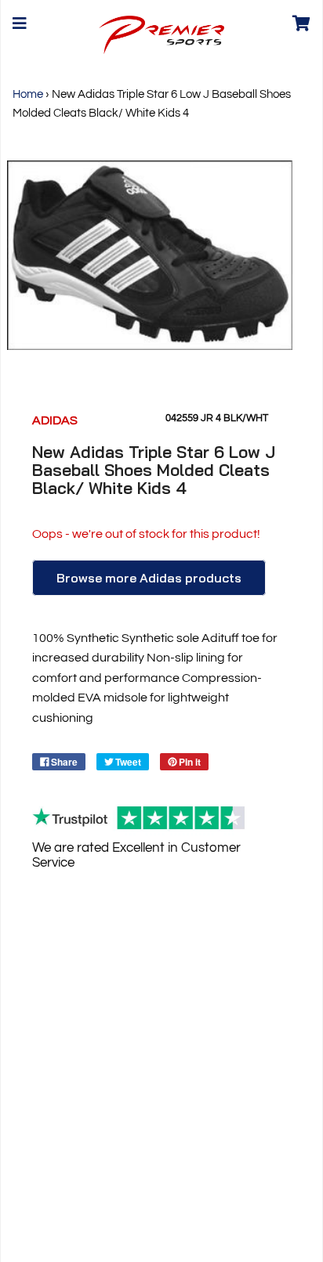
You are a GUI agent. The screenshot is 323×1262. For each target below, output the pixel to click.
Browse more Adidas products (148, 578)
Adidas (55, 420)
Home (28, 94)
